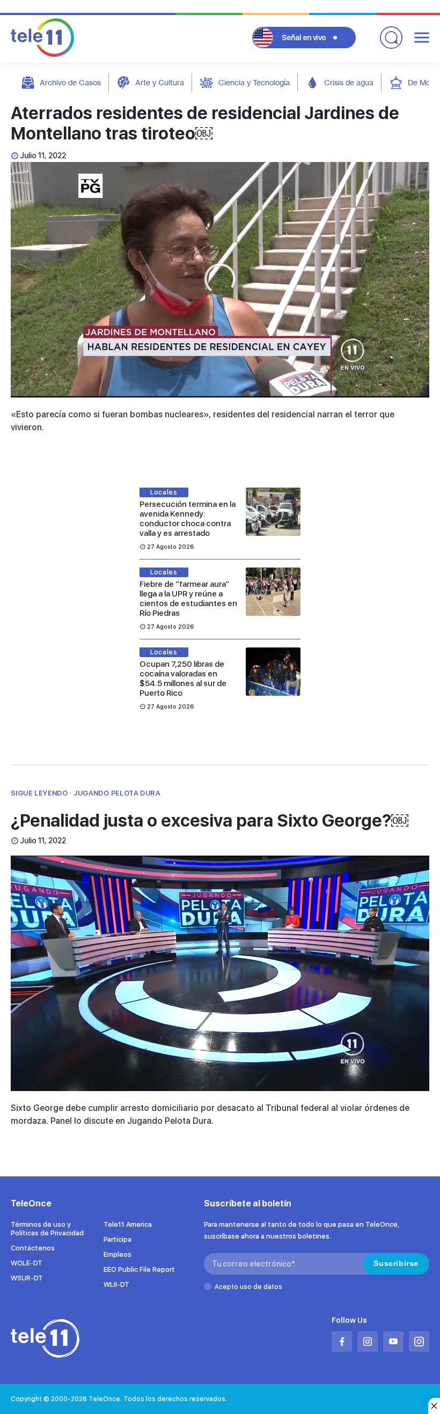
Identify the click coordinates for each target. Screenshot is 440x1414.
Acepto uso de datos (248, 1287)
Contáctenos (33, 1248)
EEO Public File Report (139, 1269)
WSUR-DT (27, 1278)
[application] (220, 279)
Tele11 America (128, 1224)
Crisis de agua (348, 82)
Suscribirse (396, 1263)
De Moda (423, 82)
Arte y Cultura (159, 82)
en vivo (304, 37)
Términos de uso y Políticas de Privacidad (47, 1228)
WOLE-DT (26, 1263)
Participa (117, 1239)
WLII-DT (116, 1284)
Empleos (117, 1254)
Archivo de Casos (70, 82)
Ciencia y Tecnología (254, 82)
